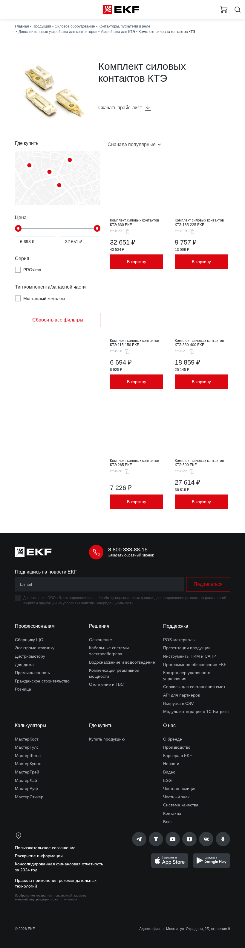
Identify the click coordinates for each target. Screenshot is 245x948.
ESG (167, 780)
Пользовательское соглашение (45, 847)
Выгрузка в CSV (178, 703)
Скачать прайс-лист (120, 107)
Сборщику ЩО (29, 639)
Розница (23, 689)
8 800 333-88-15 (128, 550)
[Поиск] (237, 9)
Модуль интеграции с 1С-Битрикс (196, 711)
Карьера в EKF (177, 755)
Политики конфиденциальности (106, 603)
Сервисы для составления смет (194, 686)
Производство (176, 747)
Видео (169, 772)
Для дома (24, 664)
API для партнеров (181, 695)
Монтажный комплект (44, 298)
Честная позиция (180, 788)
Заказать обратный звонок (131, 555)
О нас (169, 725)
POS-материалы (179, 639)
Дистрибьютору (30, 656)
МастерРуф (26, 788)
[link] (139, 839)
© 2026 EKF (25, 929)
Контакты (172, 813)
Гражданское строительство (42, 681)
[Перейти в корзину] (224, 9)
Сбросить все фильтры (57, 319)
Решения (99, 626)
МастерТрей (27, 772)
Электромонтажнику (34, 647)
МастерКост (26, 739)
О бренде (172, 739)
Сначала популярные (132, 144)
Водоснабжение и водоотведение (122, 662)
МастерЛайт (27, 780)
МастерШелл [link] (28, 755)
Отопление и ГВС (106, 684)
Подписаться (208, 584)
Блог (167, 821)
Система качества (180, 805)
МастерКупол (28, 763)
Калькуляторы (30, 725)
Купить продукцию (107, 739)
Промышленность (32, 672)
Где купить (100, 725)
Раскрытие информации (39, 855)
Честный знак (176, 796)
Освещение (100, 639)
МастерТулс (27, 747)
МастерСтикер (29, 796)
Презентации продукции (187, 647)
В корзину (136, 261)
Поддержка (175, 626)
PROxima (32, 269)
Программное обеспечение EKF (194, 664)
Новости (171, 763)
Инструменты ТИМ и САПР (189, 656)
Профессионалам (35, 626)
